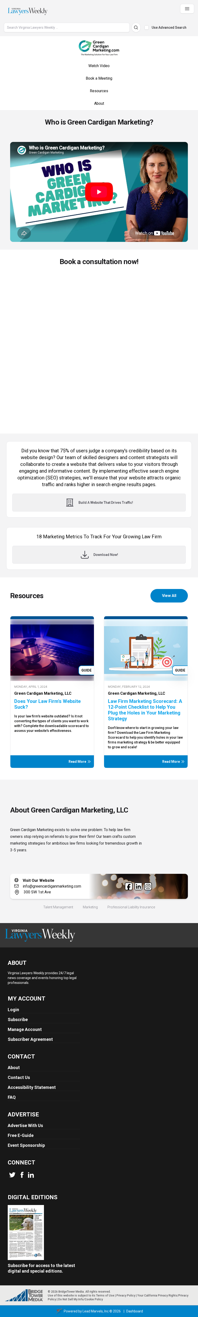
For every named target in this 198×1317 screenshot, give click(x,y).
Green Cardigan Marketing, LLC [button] (42, 693)
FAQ (12, 1097)
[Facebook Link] (129, 886)
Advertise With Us (25, 1125)
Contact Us (19, 1077)
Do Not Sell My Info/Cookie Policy (80, 1299)
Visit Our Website (38, 880)
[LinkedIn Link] (138, 886)
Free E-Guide (21, 1135)
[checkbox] (146, 27)
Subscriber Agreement (30, 1039)
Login (13, 1009)
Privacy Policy (125, 1295)
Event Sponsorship (26, 1145)
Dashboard (134, 1311)
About (14, 1067)
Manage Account (25, 1029)
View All (169, 595)
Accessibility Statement (32, 1087)
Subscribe (18, 1019)
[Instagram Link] (148, 886)
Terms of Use (105, 1295)
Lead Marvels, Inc (96, 1311)
